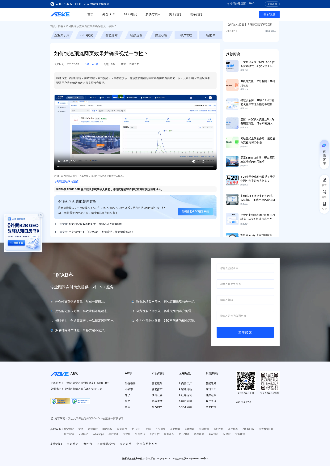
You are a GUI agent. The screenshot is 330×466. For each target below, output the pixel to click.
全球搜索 (189, 429)
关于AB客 (184, 434)
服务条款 (137, 458)
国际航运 (73, 443)
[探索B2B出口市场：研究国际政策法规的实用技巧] (232, 161)
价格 (148, 429)
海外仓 (88, 443)
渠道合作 (122, 429)
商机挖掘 (218, 429)
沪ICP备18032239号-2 (196, 458)
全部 (62, 35)
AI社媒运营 (185, 395)
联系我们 (196, 14)
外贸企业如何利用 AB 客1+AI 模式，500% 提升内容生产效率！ (257, 218)
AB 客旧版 (248, 429)
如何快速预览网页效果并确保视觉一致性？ (91, 26)
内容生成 (157, 401)
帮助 (80, 429)
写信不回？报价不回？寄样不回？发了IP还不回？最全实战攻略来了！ (109, 418)
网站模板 (107, 429)
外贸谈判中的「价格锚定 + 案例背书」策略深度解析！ (101, 231)
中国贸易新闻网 (147, 443)
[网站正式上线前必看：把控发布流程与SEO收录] (232, 142)
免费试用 (272, 4)
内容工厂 (211, 389)
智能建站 (136, 35)
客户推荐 (233, 429)
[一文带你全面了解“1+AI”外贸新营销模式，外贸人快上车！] (232, 65)
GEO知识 (130, 14)
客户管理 (211, 35)
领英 (127, 407)
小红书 (129, 389)
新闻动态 (169, 434)
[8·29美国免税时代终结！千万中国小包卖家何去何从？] (232, 180)
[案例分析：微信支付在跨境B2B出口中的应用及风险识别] (232, 199)
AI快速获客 (185, 407)
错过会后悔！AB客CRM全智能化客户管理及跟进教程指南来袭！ (257, 104)
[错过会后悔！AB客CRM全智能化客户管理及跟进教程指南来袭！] (232, 103)
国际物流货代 (106, 443)
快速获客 (186, 35)
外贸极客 (130, 383)
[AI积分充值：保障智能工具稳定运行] (232, 84)
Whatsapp (98, 434)
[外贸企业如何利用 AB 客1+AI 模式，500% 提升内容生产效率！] (232, 218)
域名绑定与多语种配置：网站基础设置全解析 (96, 224)
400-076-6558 (64, 4)
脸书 (127, 401)
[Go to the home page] (60, 14)
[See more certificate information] (60, 401)
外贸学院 (69, 429)
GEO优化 (111, 35)
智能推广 (157, 389)
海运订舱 (126, 443)
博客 (60, 26)
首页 (90, 14)
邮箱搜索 (204, 429)
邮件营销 (69, 434)
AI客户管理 (185, 401)
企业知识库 (86, 35)
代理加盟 (199, 434)
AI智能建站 (185, 389)
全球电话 (83, 434)
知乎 (127, 395)
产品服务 (160, 429)
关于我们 (175, 14)
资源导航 (93, 429)
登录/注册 (269, 14)
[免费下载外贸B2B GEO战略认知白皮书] (23, 233)
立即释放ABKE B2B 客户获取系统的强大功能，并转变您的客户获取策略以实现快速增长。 (110, 189)
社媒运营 (161, 35)
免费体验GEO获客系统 (195, 211)
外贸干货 (154, 434)
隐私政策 (127, 458)
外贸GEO (108, 14)
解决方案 (152, 14)
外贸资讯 (140, 434)
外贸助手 (157, 407)
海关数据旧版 (266, 429)
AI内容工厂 (185, 383)
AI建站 (227, 434)
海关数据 (211, 407)
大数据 (126, 434)
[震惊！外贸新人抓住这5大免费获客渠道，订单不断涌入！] (232, 123)
